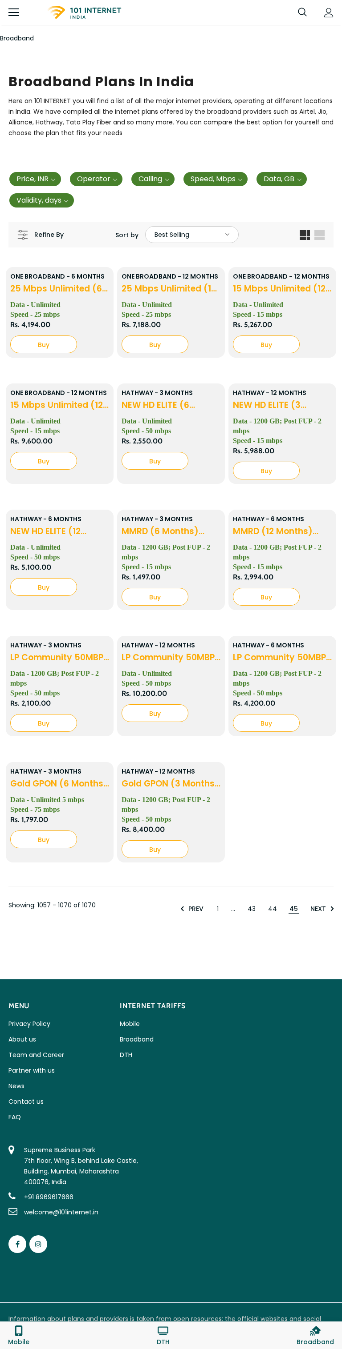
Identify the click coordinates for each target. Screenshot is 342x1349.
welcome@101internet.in (61, 1212)
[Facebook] (17, 1244)
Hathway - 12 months (269, 392)
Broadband (17, 38)
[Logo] (84, 12)
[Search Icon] (302, 12)
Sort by (126, 235)
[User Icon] (329, 12)
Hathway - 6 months (45, 519)
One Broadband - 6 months (57, 276)
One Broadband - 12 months (170, 276)
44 (272, 908)
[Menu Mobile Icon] (13, 12)
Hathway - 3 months (157, 392)
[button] (35, 179)
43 (252, 908)
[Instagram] (38, 1244)
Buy (43, 344)
